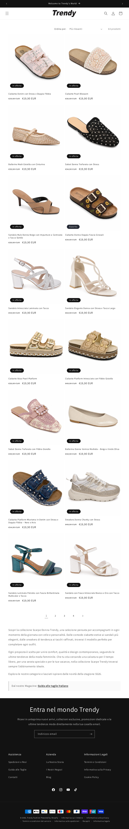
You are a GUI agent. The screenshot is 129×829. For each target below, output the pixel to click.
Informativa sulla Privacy (97, 769)
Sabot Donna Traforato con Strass (82, 164)
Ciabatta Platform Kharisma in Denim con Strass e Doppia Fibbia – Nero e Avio (33, 521)
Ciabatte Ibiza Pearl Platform (22, 378)
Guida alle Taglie (17, 769)
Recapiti (86, 821)
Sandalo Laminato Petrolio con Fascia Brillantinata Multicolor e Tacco (33, 594)
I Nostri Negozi (54, 769)
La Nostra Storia (55, 762)
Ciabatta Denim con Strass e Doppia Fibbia (29, 94)
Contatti (12, 777)
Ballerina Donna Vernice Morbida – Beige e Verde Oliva (92, 449)
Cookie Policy (91, 777)
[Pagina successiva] (82, 616)
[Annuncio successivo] (122, 3)
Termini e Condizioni (95, 762)
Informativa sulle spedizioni (66, 821)
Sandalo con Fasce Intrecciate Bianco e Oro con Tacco (92, 593)
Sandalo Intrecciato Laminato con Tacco (28, 308)
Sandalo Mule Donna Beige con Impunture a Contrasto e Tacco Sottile (35, 236)
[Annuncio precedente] (6, 3)
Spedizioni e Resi (17, 762)
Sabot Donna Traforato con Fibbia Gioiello (29, 449)
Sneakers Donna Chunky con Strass (82, 519)
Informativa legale (101, 821)
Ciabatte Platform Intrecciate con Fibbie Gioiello (89, 378)
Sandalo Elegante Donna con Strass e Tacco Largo (90, 308)
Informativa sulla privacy (98, 818)
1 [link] (46, 615)
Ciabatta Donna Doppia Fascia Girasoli (84, 235)
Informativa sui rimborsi (72, 818)
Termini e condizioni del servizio (37, 821)
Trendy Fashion (33, 818)
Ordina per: (60, 28)
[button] (7, 13)
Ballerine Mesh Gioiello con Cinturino (26, 164)
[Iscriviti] (91, 734)
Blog (48, 777)
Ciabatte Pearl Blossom (76, 94)
